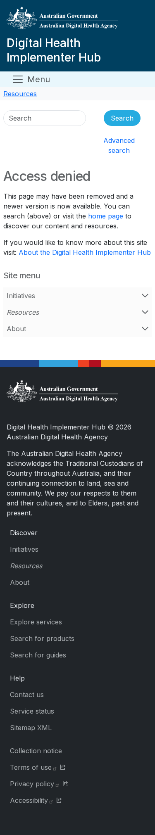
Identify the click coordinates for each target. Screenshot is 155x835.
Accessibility (29, 800)
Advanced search (119, 145)
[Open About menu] (145, 328)
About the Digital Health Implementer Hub (85, 252)
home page (105, 216)
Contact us (27, 694)
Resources (20, 94)
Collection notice (36, 751)
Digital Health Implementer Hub (54, 50)
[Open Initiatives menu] (145, 295)
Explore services (36, 622)
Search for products (42, 638)
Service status (32, 711)
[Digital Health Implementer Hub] (76, 21)
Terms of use (31, 767)
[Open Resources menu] (145, 312)
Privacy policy (32, 784)
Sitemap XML (31, 728)
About (16, 329)
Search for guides (38, 655)
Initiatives (21, 296)
